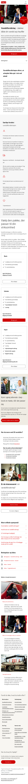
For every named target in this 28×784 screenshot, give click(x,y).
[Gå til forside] (3, 2)
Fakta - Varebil (7, 564)
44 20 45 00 (17, 444)
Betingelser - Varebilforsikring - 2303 (13, 556)
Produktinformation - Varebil (11, 560)
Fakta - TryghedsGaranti (10, 568)
